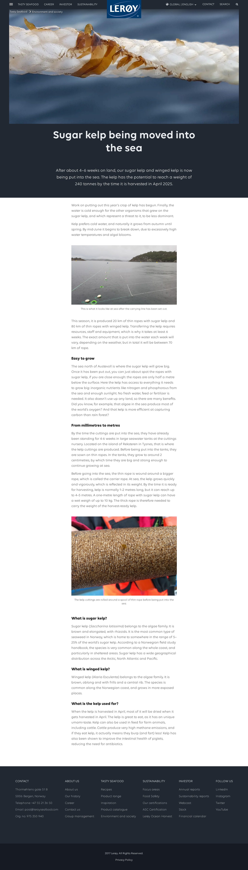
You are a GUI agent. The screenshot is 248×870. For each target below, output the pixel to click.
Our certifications (155, 803)
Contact (208, 4)
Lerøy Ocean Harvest (157, 816)
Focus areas (151, 789)
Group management (79, 816)
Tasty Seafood (18, 11)
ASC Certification (155, 809)
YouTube (222, 809)
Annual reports (189, 789)
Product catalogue (114, 809)
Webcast (185, 803)
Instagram (223, 796)
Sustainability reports (194, 796)
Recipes (106, 789)
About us (71, 789)
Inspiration (108, 803)
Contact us (72, 809)
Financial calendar (192, 816)
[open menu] (11, 4)
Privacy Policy (124, 860)
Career (49, 4)
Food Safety (151, 796)
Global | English (181, 4)
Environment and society (47, 12)
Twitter (220, 803)
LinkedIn (222, 789)
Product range (111, 796)
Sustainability (87, 4)
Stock (182, 809)
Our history (72, 796)
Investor (65, 4)
